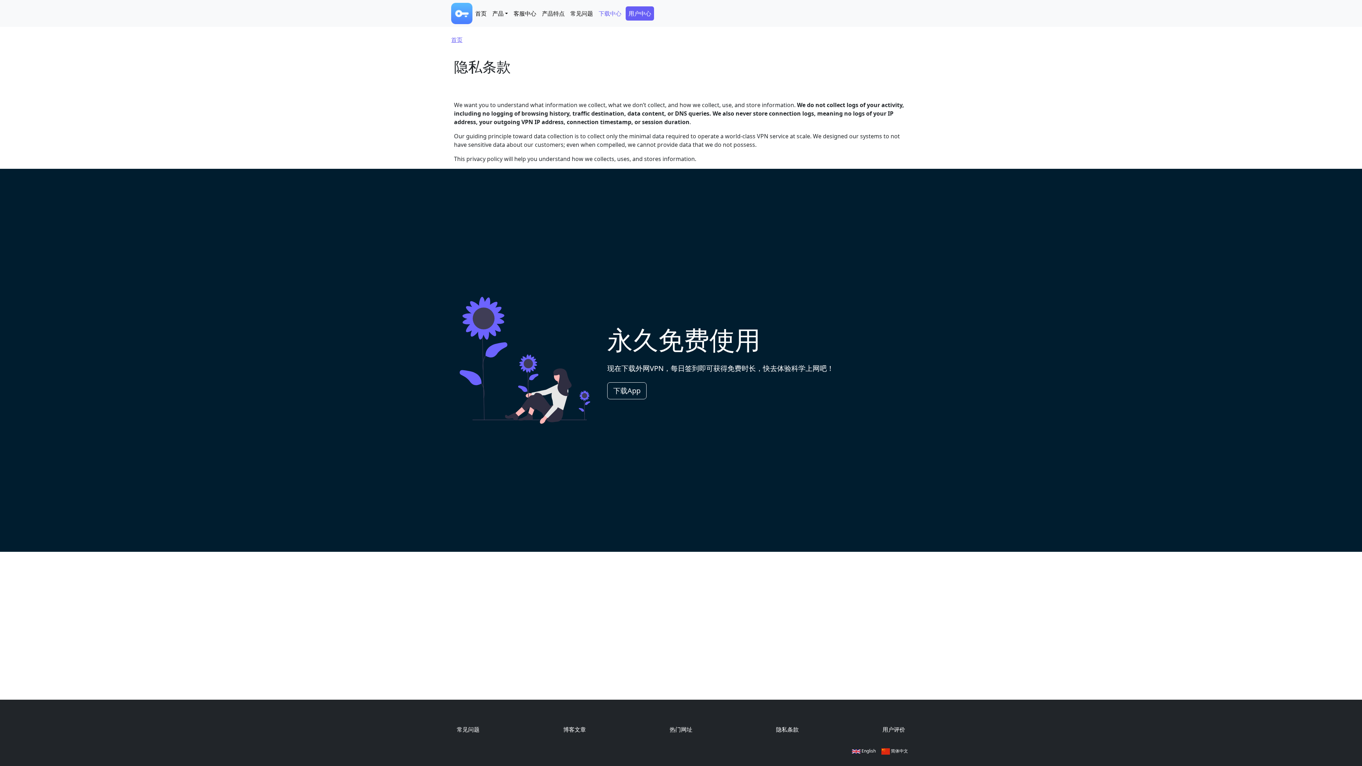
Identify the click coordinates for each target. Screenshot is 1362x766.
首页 (481, 13)
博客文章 (574, 729)
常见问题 (581, 13)
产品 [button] (498, 13)
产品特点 (553, 13)
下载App (627, 390)
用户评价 (893, 729)
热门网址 (681, 729)
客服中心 (525, 13)
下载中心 (610, 13)
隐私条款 (787, 729)
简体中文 (899, 751)
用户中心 (640, 13)
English (868, 751)
